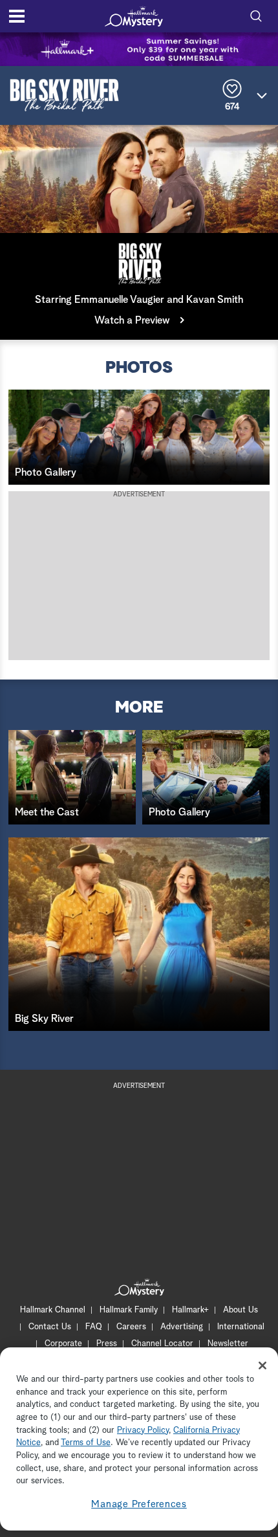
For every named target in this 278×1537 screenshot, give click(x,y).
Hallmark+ (190, 1310)
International (240, 1327)
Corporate (63, 1344)
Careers (131, 1327)
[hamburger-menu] (17, 16)
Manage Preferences (139, 1504)
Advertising (181, 1327)
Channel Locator (162, 1344)
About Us (240, 1310)
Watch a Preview (132, 320)
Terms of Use (86, 1443)
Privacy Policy (143, 1430)
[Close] (262, 1365)
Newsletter (228, 1344)
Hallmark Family (129, 1310)
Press (106, 1344)
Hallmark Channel (52, 1310)
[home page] (134, 16)
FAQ (93, 1327)
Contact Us (49, 1327)
